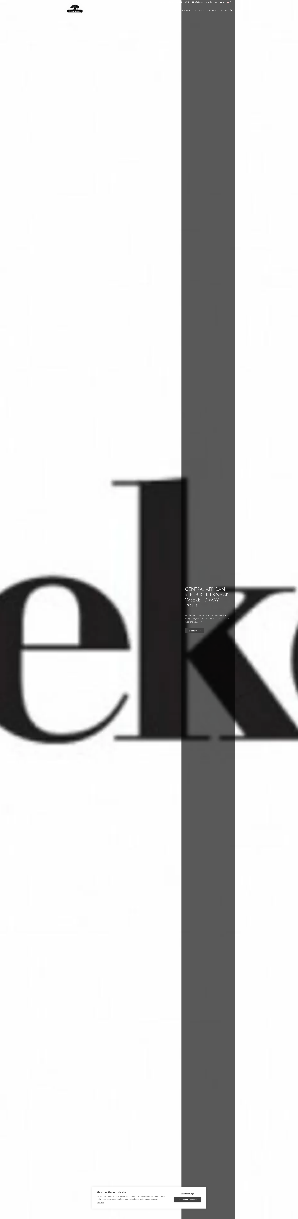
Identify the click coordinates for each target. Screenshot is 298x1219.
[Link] (74, 9)
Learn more (100, 1203)
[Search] (231, 10)
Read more (193, 631)
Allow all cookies (187, 1200)
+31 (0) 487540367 (180, 2)
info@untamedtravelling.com (206, 2)
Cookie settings (187, 1194)
